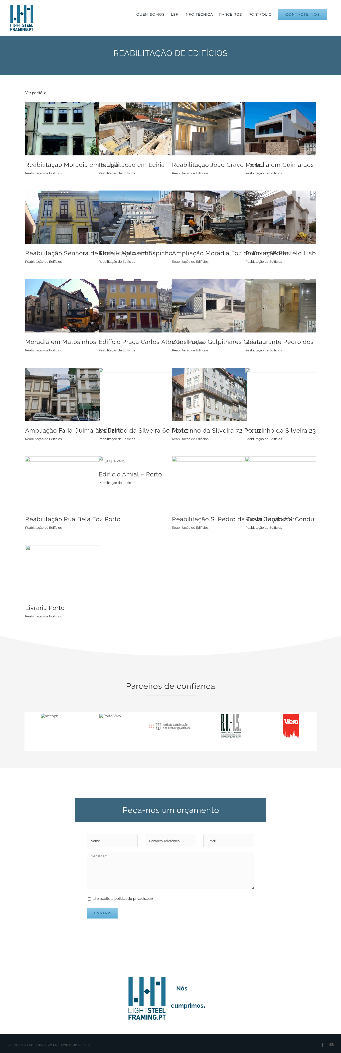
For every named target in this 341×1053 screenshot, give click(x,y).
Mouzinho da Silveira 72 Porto (216, 430)
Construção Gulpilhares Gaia (214, 341)
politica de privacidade (133, 898)
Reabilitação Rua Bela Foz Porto (73, 519)
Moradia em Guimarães (279, 164)
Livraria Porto (45, 607)
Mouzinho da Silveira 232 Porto (291, 430)
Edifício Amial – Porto (130, 474)
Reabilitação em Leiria (132, 164)
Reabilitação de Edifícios (43, 173)
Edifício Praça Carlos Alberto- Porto (151, 341)
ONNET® (84, 1045)
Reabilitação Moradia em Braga (71, 164)
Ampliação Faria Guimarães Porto (74, 430)
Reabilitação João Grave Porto (217, 164)
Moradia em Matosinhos (60, 341)
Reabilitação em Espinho (135, 253)
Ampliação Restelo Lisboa (284, 253)
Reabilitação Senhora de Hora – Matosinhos (90, 253)
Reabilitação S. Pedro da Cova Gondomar (233, 519)
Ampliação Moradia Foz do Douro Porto (230, 253)
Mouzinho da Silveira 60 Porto (143, 430)
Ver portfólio (35, 93)
